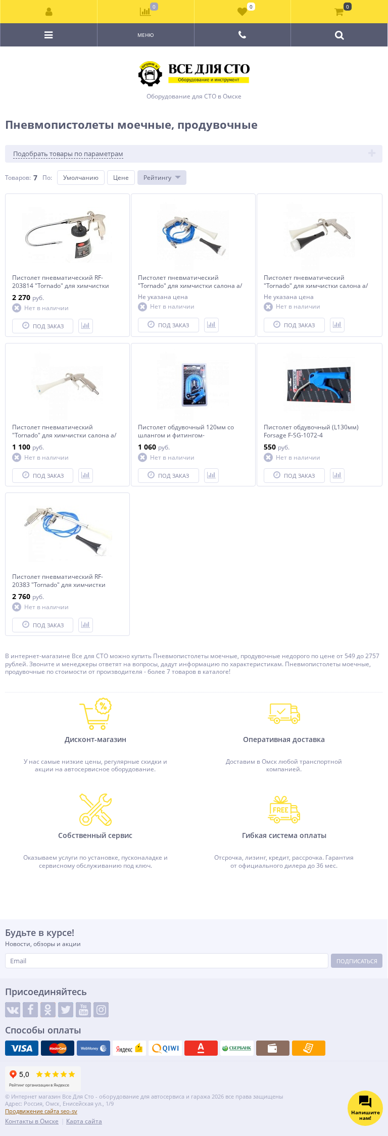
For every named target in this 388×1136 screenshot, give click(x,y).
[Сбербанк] (237, 1048)
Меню (145, 34)
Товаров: (18, 177)
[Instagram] (101, 1009)
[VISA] (21, 1048)
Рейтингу (157, 177)
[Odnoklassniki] (48, 1009)
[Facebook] (30, 1009)
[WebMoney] (93, 1048)
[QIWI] (165, 1048)
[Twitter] (65, 1009)
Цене (121, 177)
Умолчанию (81, 177)
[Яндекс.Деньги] (129, 1048)
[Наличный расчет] (272, 1048)
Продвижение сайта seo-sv (41, 1111)
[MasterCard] (57, 1048)
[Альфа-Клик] (201, 1048)
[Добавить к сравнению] (85, 326)
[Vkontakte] (12, 1009)
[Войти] (49, 11)
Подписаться (356, 961)
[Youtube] (83, 1009)
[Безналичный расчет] (308, 1048)
